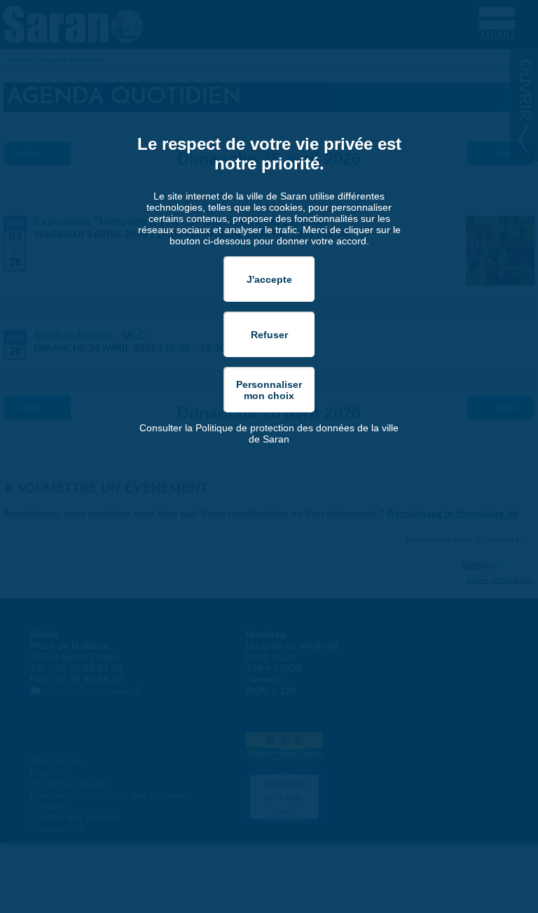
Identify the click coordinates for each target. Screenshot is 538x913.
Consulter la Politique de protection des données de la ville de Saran (269, 433)
